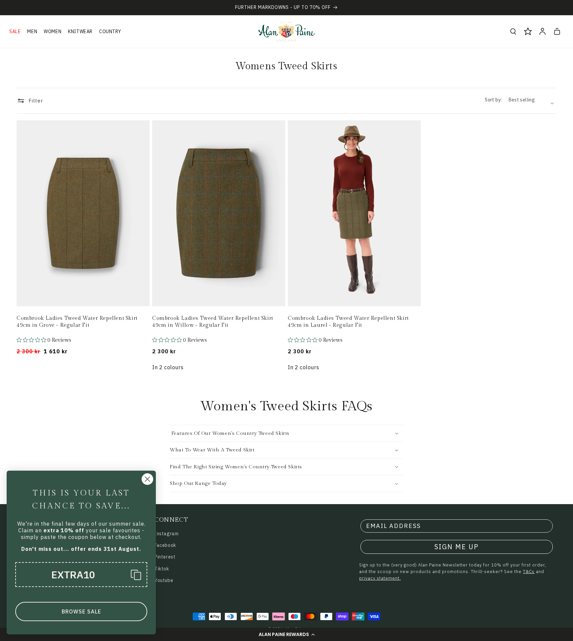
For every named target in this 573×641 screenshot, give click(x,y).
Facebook (165, 545)
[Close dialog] (147, 479)
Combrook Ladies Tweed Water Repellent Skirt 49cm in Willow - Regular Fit (212, 321)
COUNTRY (110, 31)
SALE (15, 31)
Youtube (164, 580)
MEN (32, 31)
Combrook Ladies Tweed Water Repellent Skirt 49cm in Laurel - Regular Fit (348, 321)
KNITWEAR (80, 31)
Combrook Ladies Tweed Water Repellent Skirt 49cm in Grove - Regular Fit (77, 321)
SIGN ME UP (456, 546)
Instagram (166, 534)
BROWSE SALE (81, 611)
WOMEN (52, 31)
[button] (286, 634)
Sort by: (493, 100)
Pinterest (165, 557)
